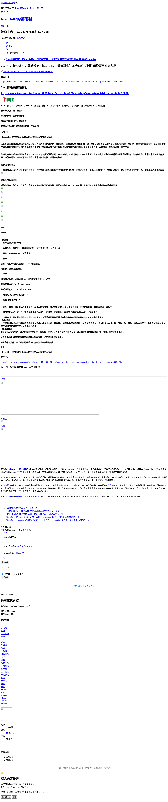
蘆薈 (3, 678)
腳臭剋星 (23, 469)
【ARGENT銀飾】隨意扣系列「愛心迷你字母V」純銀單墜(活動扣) (35, 514)
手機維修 (5, 666)
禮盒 (3, 642)
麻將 (3, 637)
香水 (3, 687)
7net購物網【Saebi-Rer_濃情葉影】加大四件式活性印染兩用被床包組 (51, 59)
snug (3, 379)
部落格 (9, 46)
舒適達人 (19, 497)
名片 (8, 49)
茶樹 (3, 684)
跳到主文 (5, 26)
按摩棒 (4, 657)
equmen (18, 477)
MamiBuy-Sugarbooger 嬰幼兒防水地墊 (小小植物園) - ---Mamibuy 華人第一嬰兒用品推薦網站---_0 (47, 520)
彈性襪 (4, 628)
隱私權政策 (98, 768)
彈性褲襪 (5, 634)
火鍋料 (4, 651)
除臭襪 (8, 469)
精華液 (4, 681)
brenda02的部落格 (17, 19)
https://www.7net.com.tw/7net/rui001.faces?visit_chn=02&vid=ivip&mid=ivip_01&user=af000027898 (65, 93)
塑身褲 (4, 698)
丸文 (15, 485)
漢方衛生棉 (37, 497)
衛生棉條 (5, 672)
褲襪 (3, 631)
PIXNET (65, 768)
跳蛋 (3, 660)
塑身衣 (4, 419)
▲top (3, 558)
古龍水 (4, 690)
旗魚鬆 (109, 485)
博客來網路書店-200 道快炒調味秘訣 (22, 508)
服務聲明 (107, 768)
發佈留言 (5, 577)
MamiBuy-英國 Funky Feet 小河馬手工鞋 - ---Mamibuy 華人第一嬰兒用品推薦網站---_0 (42, 517)
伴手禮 (4, 645)
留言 (23, 546)
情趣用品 (5, 654)
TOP (3, 227)
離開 (14, 797)
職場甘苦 (21, 38)
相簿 (8, 43)
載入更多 (5, 562)
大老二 (4, 639)
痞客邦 (18, 546)
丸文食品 (25, 485)
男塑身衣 (35, 477)
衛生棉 (8, 497)
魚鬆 (3, 426)
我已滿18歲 (6, 797)
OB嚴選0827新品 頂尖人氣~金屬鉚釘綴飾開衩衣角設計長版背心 (33, 511)
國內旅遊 (20, 553)
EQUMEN (5, 701)
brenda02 (4, 532)
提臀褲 (4, 704)
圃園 (3, 692)
